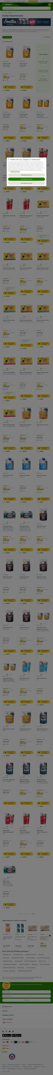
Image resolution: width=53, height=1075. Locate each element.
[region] (26, 172)
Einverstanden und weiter (26, 179)
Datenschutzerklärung (15, 171)
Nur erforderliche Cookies (26, 183)
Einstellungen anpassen (26, 175)
